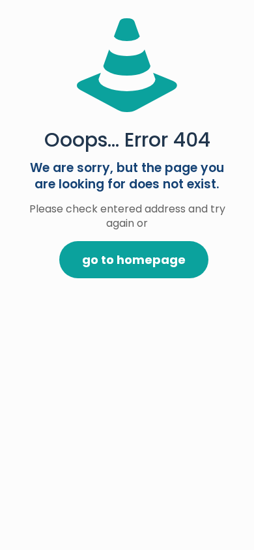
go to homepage (134, 260)
